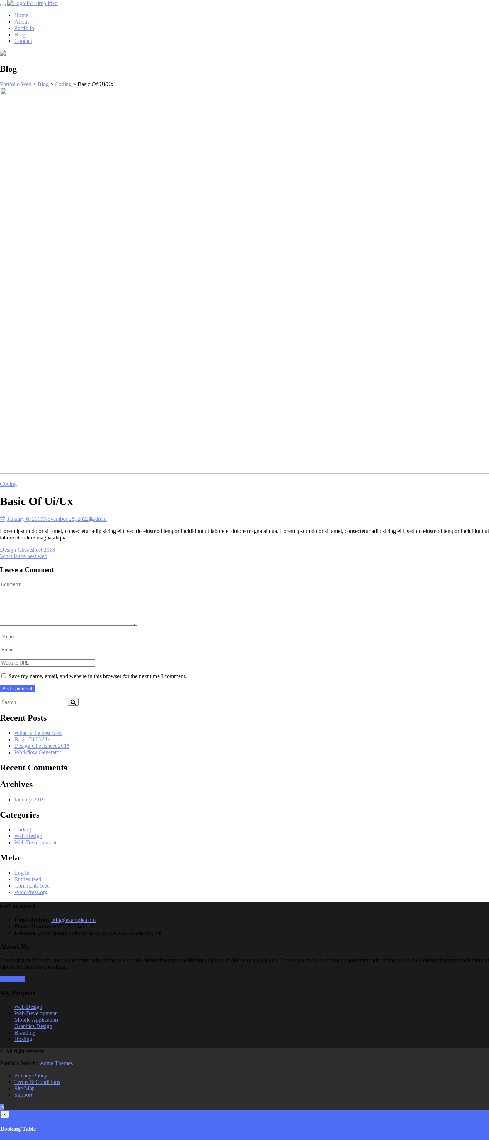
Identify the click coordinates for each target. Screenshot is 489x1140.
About (21, 22)
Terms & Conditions (37, 1082)
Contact (23, 41)
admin (100, 519)
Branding (24, 1033)
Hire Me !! (12, 979)
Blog (19, 34)
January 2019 (29, 799)
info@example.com (73, 920)
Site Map (24, 1088)
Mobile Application (36, 1020)
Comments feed (32, 886)
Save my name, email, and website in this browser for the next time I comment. (98, 676)
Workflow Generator (37, 752)
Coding (8, 484)
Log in (21, 873)
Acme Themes (56, 1063)
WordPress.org (31, 892)
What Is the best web (23, 556)
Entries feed (27, 879)
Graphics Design (33, 1026)
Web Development (35, 842)
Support (23, 1095)
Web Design (28, 836)
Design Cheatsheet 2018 (27, 550)
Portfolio (24, 28)
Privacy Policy (30, 1075)
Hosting (23, 1039)
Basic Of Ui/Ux (32, 739)
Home (21, 15)
